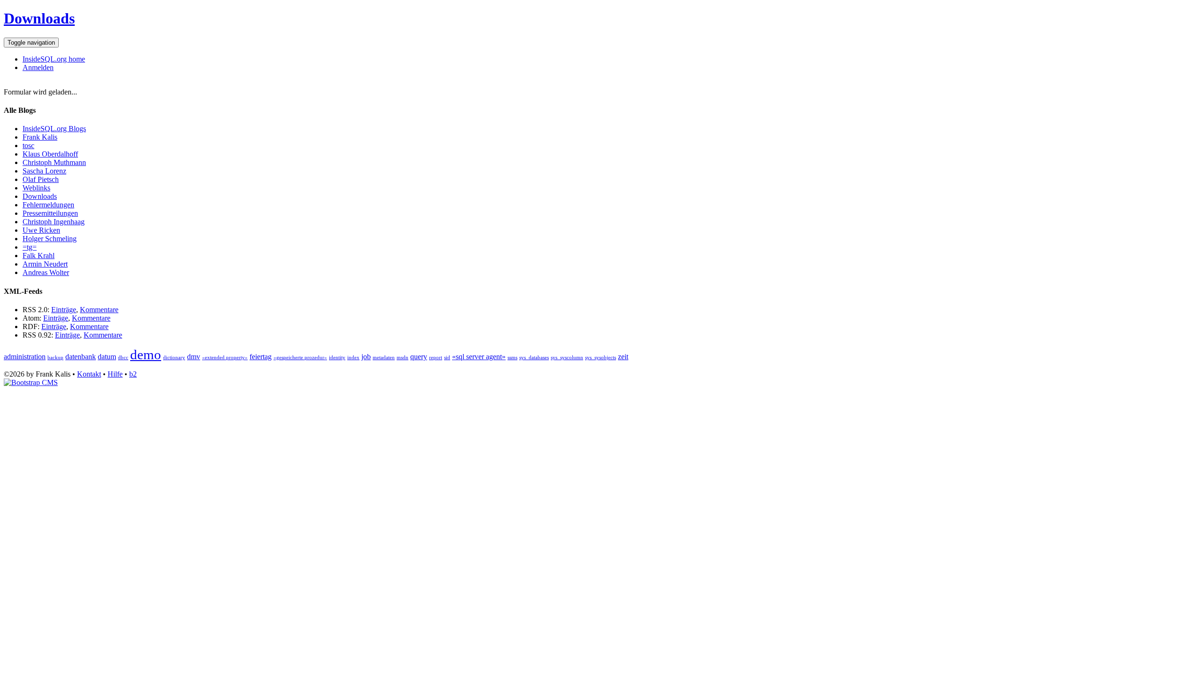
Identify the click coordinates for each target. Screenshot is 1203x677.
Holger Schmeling (50, 239)
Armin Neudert (45, 264)
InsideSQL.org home (54, 59)
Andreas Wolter (46, 272)
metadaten (384, 357)
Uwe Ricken (41, 230)
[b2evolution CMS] (31, 382)
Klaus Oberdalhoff (50, 154)
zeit (623, 357)
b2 (133, 374)
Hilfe (115, 374)
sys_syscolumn (567, 357)
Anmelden (38, 67)
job (366, 357)
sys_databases (534, 357)
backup (55, 357)
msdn (402, 357)
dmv (193, 357)
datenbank (80, 357)
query (418, 357)
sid (447, 357)
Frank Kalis (40, 137)
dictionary (174, 357)
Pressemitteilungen (50, 213)
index (353, 357)
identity (337, 357)
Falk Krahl (39, 256)
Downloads (39, 18)
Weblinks (36, 188)
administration (25, 357)
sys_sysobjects (600, 357)
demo (145, 354)
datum (107, 357)
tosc (28, 146)
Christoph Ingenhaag (54, 222)
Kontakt (89, 374)
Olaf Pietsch (41, 179)
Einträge (63, 310)
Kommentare (99, 310)
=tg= (30, 247)
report (435, 357)
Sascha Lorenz (44, 171)
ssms (512, 357)
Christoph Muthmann (54, 162)
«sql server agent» (479, 357)
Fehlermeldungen (48, 205)
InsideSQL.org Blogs (54, 129)
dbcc (123, 357)
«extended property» (225, 357)
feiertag (261, 357)
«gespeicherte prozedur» (300, 357)
